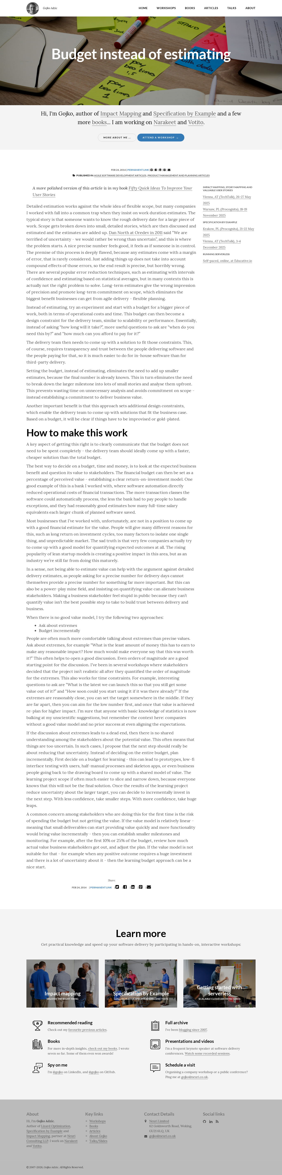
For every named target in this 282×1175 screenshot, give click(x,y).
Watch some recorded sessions (207, 1053)
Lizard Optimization (55, 1126)
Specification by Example (184, 113)
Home (143, 8)
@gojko (58, 1072)
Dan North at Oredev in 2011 (135, 232)
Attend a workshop (161, 137)
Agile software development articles (120, 175)
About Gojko (98, 1136)
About (250, 8)
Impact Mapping (120, 113)
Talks (231, 8)
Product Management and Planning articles (179, 175)
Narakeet (165, 122)
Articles (211, 8)
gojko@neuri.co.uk (194, 1077)
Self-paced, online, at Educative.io (227, 261)
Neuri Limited (159, 1121)
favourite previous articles (87, 1030)
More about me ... (117, 137)
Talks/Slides (98, 1141)
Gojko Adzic (32, 8)
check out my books (102, 1048)
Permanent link (138, 169)
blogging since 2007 (193, 1030)
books (99, 122)
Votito (195, 122)
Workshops (166, 8)
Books (190, 8)
